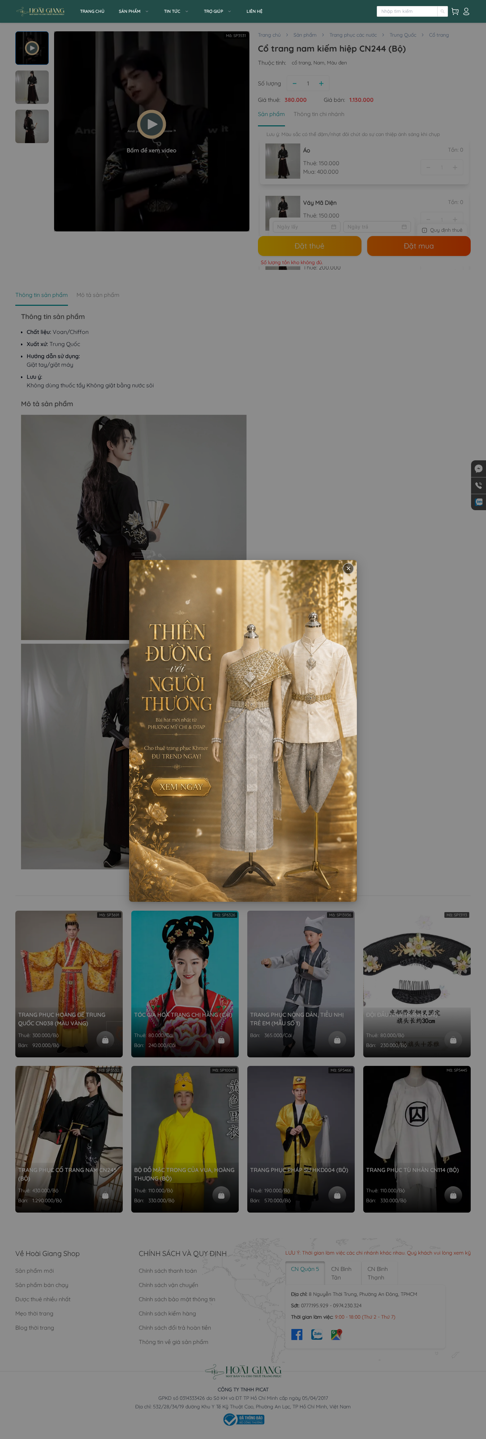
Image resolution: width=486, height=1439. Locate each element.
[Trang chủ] (45, 11)
